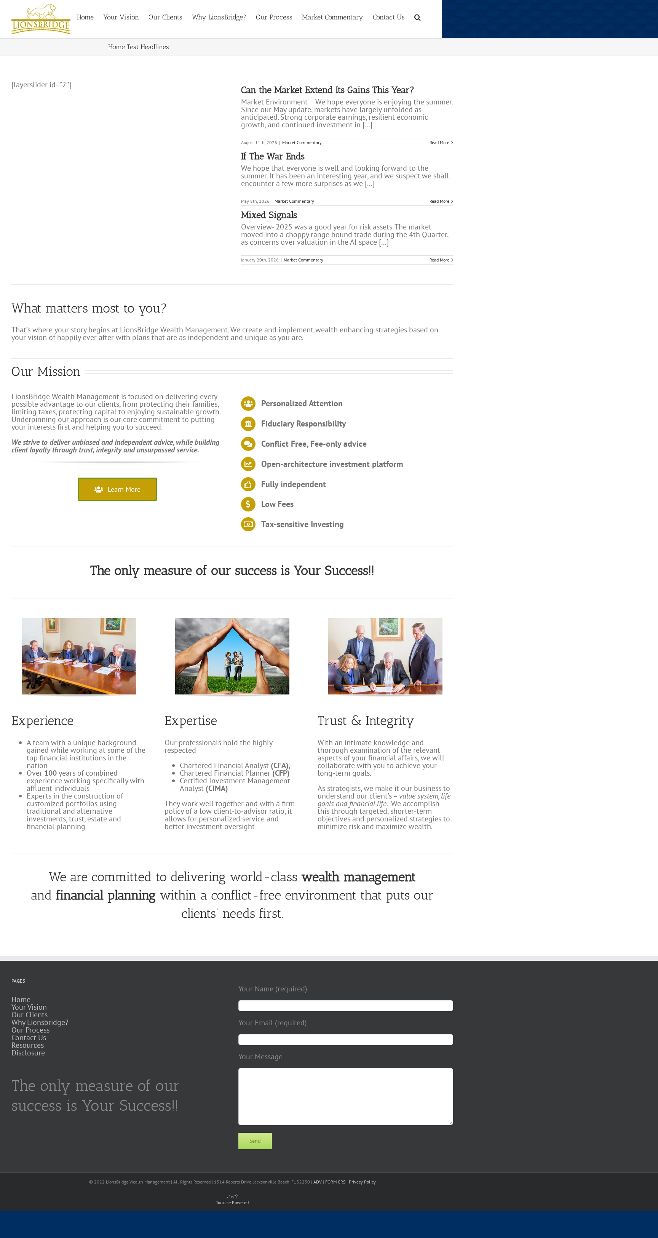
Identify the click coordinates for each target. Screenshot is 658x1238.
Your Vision (29, 1007)
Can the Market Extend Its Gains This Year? (327, 89)
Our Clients (29, 1015)
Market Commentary (302, 142)
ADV (317, 1182)
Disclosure (28, 1053)
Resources (27, 1045)
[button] (417, 16)
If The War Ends (273, 156)
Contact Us (28, 1037)
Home (20, 999)
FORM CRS (335, 1182)
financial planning (106, 895)
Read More (439, 142)
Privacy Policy (362, 1182)
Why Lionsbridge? (40, 1022)
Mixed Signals (269, 214)
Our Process (30, 1030)
